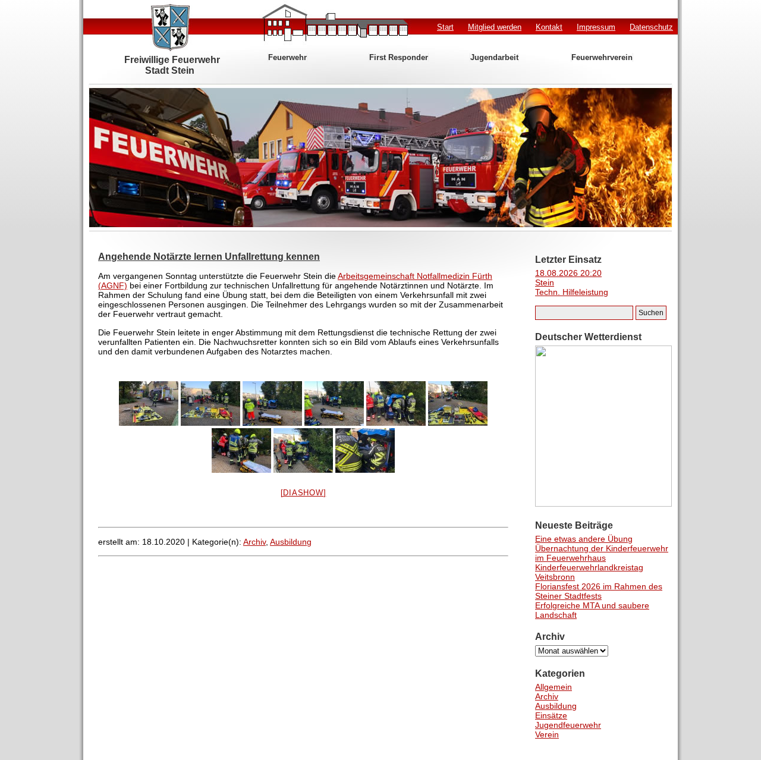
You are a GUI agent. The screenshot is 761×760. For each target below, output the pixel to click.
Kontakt (549, 27)
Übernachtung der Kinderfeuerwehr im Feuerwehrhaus (601, 553)
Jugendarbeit (494, 57)
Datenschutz (651, 27)
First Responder (398, 57)
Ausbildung (291, 542)
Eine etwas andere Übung (584, 539)
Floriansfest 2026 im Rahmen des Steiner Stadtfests (598, 591)
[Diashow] (303, 492)
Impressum (596, 27)
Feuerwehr (287, 57)
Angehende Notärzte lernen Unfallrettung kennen (209, 257)
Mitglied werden (494, 27)
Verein (547, 734)
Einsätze (551, 715)
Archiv (254, 542)
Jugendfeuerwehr (568, 725)
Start (445, 27)
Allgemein (553, 687)
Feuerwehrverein (602, 57)
